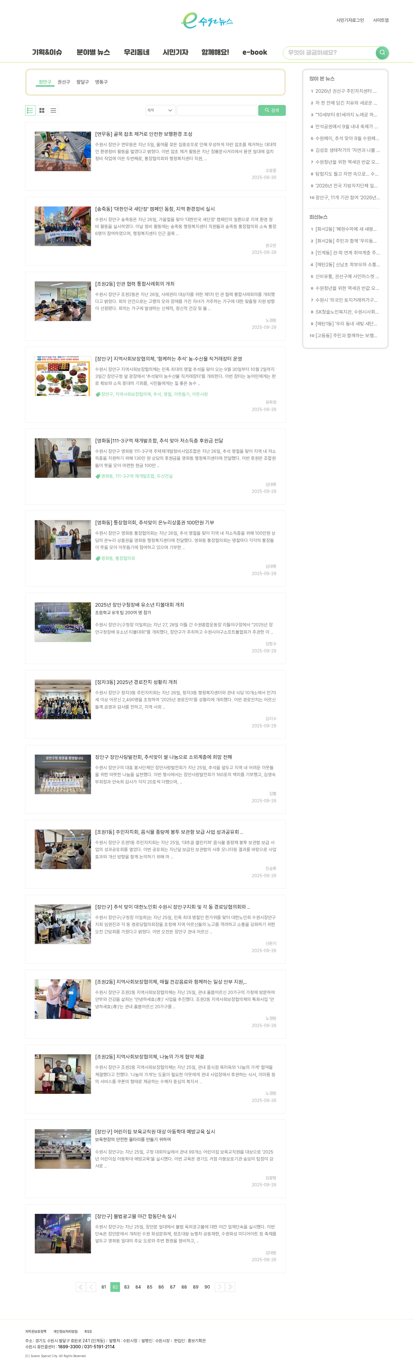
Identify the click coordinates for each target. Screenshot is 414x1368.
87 (172, 1287)
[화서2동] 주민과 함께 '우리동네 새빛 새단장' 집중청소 (348, 241)
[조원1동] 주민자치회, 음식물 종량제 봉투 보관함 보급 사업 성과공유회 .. (169, 832)
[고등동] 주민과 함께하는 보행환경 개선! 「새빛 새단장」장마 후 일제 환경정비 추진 (348, 336)
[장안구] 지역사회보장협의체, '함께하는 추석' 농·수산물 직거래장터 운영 (168, 359)
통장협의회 (125, 558)
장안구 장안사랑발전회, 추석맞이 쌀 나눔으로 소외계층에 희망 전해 (163, 757)
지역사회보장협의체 (133, 394)
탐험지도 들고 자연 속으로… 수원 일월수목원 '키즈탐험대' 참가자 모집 (348, 174)
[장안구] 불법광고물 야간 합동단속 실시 (135, 1216)
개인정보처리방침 (65, 1331)
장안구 (45, 82)
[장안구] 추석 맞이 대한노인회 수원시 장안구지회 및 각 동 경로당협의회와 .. (172, 907)
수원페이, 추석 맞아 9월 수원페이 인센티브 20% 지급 (348, 138)
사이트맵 (381, 20)
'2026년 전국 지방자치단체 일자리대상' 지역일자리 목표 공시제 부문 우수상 (348, 186)
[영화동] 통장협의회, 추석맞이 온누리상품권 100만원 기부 (154, 522)
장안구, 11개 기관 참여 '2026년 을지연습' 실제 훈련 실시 (348, 197)
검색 (274, 110)
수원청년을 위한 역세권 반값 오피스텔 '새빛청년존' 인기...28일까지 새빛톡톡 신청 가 (348, 162)
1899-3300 (69, 1346)
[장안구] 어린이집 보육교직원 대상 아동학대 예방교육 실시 (155, 1131)
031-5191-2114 (99, 1346)
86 (161, 1287)
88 (184, 1287)
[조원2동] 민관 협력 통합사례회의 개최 (135, 284)
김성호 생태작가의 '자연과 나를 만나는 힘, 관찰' (348, 150)
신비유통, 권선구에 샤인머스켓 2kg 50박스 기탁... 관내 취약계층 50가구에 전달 (348, 276)
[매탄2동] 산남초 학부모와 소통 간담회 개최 (348, 265)
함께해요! (215, 53)
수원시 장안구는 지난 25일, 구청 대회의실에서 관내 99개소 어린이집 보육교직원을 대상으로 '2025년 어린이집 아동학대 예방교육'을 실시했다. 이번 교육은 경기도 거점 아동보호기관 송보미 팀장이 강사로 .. (184, 1159)
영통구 (101, 82)
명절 (168, 394)
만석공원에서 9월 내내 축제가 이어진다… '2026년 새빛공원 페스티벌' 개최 (348, 127)
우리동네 (136, 53)
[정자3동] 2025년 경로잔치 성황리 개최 (136, 682)
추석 (157, 394)
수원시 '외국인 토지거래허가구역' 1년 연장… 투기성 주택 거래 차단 (348, 300)
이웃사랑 (200, 394)
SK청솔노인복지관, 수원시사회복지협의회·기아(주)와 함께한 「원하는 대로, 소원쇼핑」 (348, 312)
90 (207, 1287)
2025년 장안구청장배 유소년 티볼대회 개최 (139, 605)
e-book (254, 53)
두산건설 (165, 476)
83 (126, 1287)
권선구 (64, 82)
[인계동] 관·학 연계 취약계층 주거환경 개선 (348, 253)
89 (196, 1287)
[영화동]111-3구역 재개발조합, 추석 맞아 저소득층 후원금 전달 (159, 440)
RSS (88, 1331)
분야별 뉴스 (93, 53)
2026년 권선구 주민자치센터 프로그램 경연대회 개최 (348, 91)
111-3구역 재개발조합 (135, 476)
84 (138, 1287)
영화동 (107, 476)
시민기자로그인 (350, 20)
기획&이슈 (47, 53)
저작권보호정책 (35, 1331)
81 (104, 1287)
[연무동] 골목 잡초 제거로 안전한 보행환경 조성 (143, 134)
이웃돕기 (182, 394)
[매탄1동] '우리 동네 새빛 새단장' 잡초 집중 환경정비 (348, 324)
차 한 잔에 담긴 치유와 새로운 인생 (348, 103)
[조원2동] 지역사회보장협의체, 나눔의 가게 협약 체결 (149, 1057)
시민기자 (175, 53)
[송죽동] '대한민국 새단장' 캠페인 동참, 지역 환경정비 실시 (155, 209)
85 (149, 1287)
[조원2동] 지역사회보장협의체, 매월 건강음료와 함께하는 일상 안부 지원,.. (171, 982)
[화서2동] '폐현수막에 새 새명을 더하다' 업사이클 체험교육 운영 (348, 229)
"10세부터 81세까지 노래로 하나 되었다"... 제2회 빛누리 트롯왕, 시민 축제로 (348, 115)
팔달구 (82, 82)
